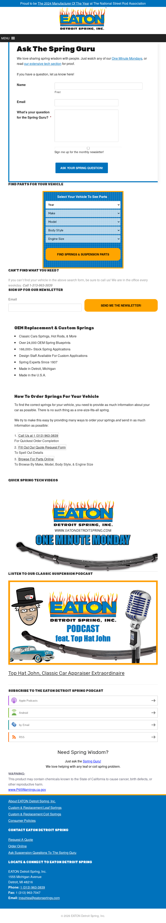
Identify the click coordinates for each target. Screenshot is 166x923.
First (58, 92)
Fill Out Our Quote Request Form (42, 447)
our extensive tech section (42, 63)
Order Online (17, 846)
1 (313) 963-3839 (32, 887)
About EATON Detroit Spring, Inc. (32, 801)
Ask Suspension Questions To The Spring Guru (42, 852)
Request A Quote (20, 839)
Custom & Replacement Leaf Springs (35, 807)
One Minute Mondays (127, 58)
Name (21, 84)
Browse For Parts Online (36, 459)
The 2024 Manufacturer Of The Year (63, 3)
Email (21, 101)
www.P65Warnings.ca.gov (27, 789)
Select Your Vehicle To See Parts (83, 196)
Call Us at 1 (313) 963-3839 (38, 435)
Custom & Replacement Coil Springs (34, 814)
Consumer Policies (22, 820)
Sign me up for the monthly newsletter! (79, 152)
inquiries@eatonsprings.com (39, 897)
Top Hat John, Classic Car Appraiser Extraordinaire (66, 673)
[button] (5, 38)
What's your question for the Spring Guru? (34, 115)
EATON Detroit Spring (83, 20)
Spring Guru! (92, 761)
